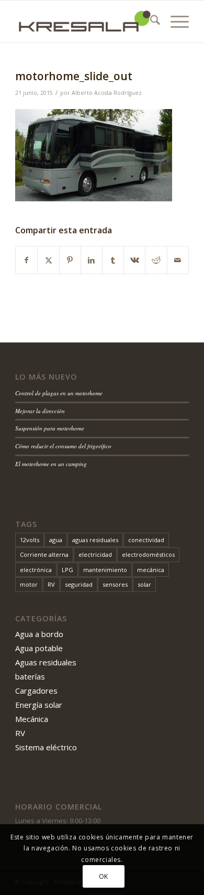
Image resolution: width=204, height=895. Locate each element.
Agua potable (39, 648)
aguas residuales (95, 540)
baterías (30, 676)
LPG (67, 570)
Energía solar (38, 704)
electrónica (36, 570)
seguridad (79, 584)
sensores (115, 584)
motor (29, 584)
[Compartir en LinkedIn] (91, 260)
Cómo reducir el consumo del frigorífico (63, 446)
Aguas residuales (45, 662)
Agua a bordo (39, 634)
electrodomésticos (148, 554)
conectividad (146, 540)
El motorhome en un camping (51, 464)
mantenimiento (105, 570)
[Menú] (174, 21)
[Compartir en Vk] (134, 260)
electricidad (95, 554)
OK (103, 876)
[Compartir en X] (48, 260)
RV (51, 584)
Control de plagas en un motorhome (59, 393)
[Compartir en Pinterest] (70, 260)
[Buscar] (150, 21)
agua (55, 540)
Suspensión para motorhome (49, 428)
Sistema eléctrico (46, 747)
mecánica (150, 570)
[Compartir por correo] (177, 260)
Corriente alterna (44, 554)
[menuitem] (150, 21)
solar (144, 584)
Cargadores (36, 690)
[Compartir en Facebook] (26, 260)
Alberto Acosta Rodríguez (107, 92)
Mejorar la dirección (40, 411)
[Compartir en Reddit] (155, 260)
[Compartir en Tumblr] (113, 260)
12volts (29, 540)
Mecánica (31, 719)
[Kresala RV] (84, 21)
